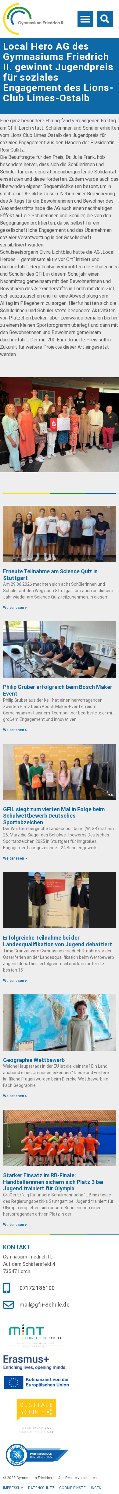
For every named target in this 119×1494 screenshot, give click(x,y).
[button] (86, 19)
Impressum (13, 1488)
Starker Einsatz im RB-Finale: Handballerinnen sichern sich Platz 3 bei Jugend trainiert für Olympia (53, 1182)
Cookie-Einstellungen (80, 1488)
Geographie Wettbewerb (34, 1060)
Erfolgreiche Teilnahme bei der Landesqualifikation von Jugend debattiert (57, 941)
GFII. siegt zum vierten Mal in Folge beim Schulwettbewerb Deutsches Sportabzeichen (54, 816)
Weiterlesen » (15, 608)
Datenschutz (41, 1488)
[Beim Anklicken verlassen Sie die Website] (37, 1335)
